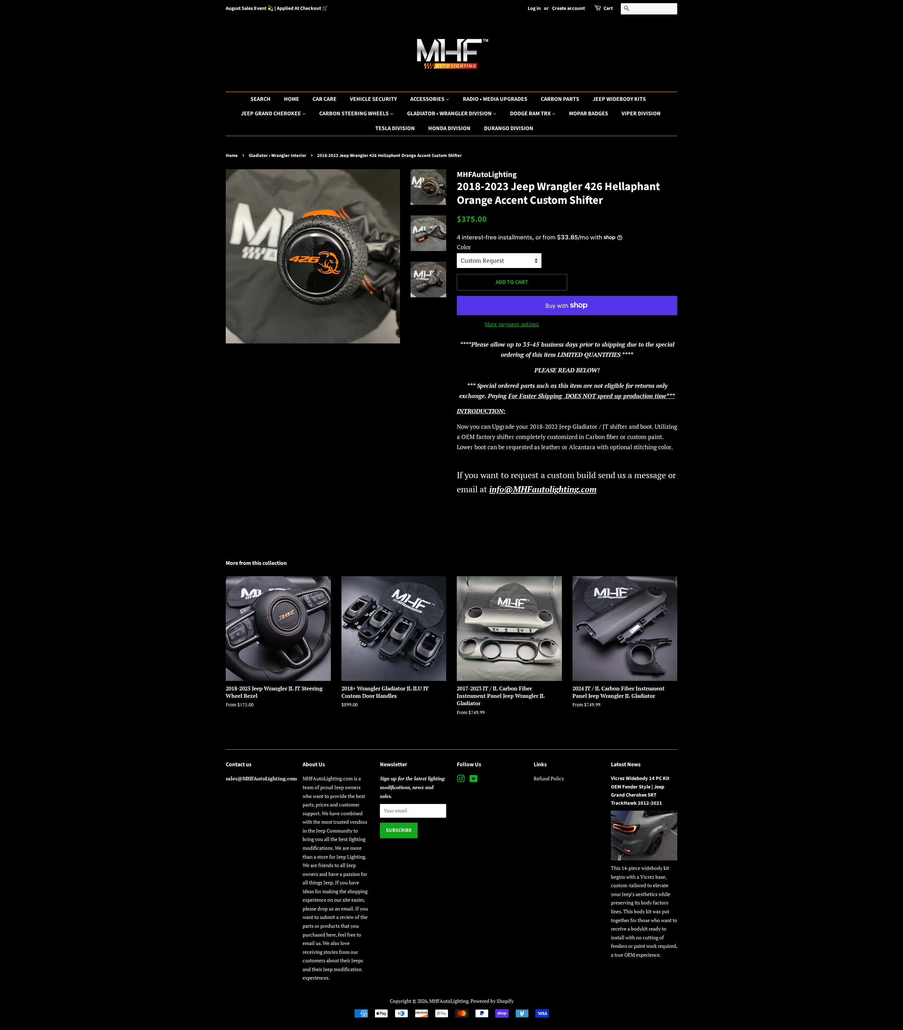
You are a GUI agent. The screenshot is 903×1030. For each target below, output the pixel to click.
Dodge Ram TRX (531, 113)
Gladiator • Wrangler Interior (277, 155)
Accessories (428, 99)
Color (464, 247)
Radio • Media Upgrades (495, 99)
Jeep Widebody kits (619, 99)
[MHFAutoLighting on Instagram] (461, 779)
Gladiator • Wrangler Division (450, 113)
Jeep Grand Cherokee (271, 113)
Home (291, 99)
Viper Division (641, 113)
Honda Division (449, 128)
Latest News (626, 764)
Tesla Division (395, 128)
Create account (568, 8)
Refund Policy (549, 778)
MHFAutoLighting (448, 1001)
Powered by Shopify (492, 1001)
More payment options (512, 324)
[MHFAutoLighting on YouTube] (473, 779)
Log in (534, 8)
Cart (608, 8)
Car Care (325, 99)
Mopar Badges (588, 113)
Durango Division (508, 128)
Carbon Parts (560, 99)
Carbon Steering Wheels (354, 113)
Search (260, 99)
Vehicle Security (373, 99)
